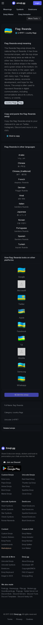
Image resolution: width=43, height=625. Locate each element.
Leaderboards (7, 544)
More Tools (33, 18)
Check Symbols (7, 517)
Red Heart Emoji (28, 479)
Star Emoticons (28, 509)
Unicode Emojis (7, 561)
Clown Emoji (26, 494)
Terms (9, 619)
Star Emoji (26, 486)
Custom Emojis (7, 533)
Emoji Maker (8, 14)
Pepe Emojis (6, 483)
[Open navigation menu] (2, 3)
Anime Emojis (6, 486)
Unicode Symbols (8, 565)
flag (20, 103)
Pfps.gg (23, 588)
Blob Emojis (5, 490)
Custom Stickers (7, 537)
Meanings (7, 9)
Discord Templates (8, 597)
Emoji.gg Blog (27, 576)
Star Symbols (6, 513)
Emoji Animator (24, 14)
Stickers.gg (31, 588)
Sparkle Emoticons (29, 513)
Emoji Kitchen (27, 541)
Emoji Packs (6, 541)
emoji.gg (20, 3)
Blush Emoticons (28, 520)
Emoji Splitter (27, 544)
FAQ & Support (28, 572)
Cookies (29, 619)
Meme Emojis (6, 494)
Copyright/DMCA (28, 568)
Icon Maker (26, 548)
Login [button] (37, 3)
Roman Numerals (8, 520)
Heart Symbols (7, 506)
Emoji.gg (10, 448)
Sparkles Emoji (27, 490)
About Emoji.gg (28, 561)
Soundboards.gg (8, 591)
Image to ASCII (7, 576)
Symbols (20, 9)
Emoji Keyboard (7, 572)
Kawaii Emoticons (28, 517)
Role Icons (5, 479)
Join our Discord (13, 462)
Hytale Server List (31, 591)
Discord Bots (6, 594)
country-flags (11, 103)
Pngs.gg (19, 591)
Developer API (27, 565)
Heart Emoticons (28, 506)
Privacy (19, 619)
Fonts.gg (4, 588)
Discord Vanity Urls (25, 597)
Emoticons (32, 9)
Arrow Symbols (7, 509)
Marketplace (6, 548)
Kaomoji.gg (14, 588)
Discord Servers (19, 594)
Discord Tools (32, 594)
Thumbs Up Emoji (29, 483)
